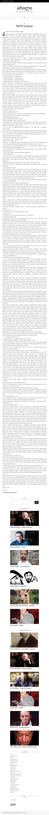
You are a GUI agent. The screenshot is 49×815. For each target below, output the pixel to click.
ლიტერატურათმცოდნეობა (15, 774)
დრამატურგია (13, 762)
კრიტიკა (11, 769)
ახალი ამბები (12, 759)
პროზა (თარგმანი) (13, 784)
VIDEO (11, 757)
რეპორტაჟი (12, 786)
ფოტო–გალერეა (13, 790)
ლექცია (11, 772)
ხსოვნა (11, 792)
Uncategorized (12, 756)
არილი (24, 8)
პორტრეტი (12, 781)
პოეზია (11, 777)
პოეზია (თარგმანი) (13, 778)
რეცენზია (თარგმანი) (14, 789)
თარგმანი (12, 766)
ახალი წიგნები (13, 760)
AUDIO (11, 754)
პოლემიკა (12, 780)
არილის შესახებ (5, 1)
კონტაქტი (11, 1)
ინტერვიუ (12, 768)
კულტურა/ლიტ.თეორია (14, 771)
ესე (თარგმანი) (13, 765)
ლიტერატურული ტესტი (14, 775)
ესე (10, 763)
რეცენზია (12, 787)
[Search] (37, 502)
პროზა (24, 23)
